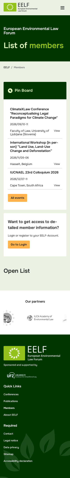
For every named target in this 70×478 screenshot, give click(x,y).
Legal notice (11, 440)
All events (17, 198)
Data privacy (11, 447)
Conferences (11, 394)
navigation (62, 7)
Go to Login (19, 244)
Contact (8, 433)
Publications (11, 401)
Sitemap (8, 454)
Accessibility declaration (18, 461)
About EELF (11, 414)
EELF (7, 67)
